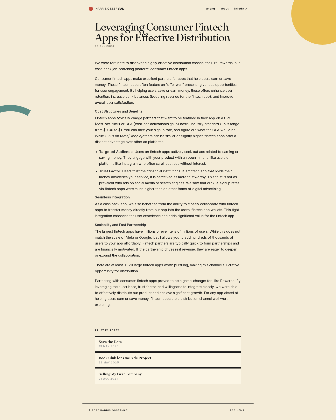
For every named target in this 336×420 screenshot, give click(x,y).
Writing (210, 8)
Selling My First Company (120, 376)
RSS (233, 410)
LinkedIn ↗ (240, 8)
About (224, 8)
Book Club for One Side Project (125, 360)
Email (243, 410)
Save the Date (110, 344)
